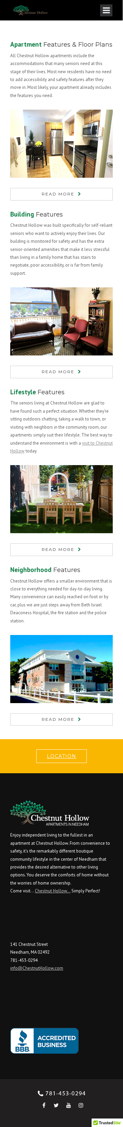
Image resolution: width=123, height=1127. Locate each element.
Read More (58, 193)
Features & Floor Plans (61, 44)
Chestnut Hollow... (52, 891)
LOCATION (61, 756)
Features (36, 214)
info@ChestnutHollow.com (36, 968)
